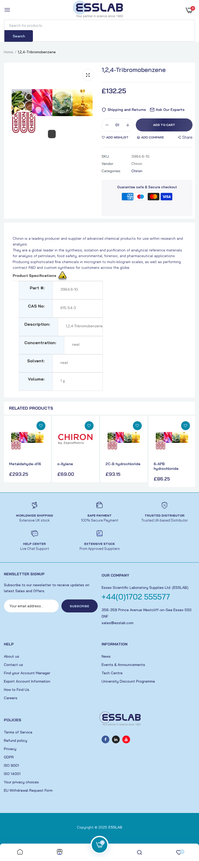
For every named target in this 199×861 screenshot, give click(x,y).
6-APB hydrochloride (166, 466)
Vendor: (108, 163)
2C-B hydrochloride (122, 464)
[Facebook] (105, 739)
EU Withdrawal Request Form (28, 790)
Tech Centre (112, 673)
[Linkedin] (116, 739)
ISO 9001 (11, 765)
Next (190, 452)
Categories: (111, 171)
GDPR (9, 757)
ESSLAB (115, 827)
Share (187, 137)
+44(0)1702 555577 (136, 597)
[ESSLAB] (98, 10)
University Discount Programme (128, 681)
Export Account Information (27, 681)
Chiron (136, 171)
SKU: (106, 156)
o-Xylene (65, 464)
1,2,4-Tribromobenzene (134, 70)
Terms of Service (18, 732)
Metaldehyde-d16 (25, 464)
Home (8, 52)
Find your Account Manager (27, 673)
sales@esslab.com (117, 622)
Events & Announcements (123, 664)
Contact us (13, 664)
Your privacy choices (21, 782)
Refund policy (15, 740)
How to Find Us (16, 689)
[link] (41, 425)
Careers (10, 698)
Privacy (10, 748)
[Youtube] (126, 739)
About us (11, 656)
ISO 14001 (12, 773)
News (106, 656)
